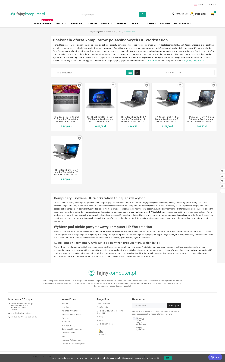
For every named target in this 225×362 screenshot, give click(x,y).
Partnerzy (66, 318)
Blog (63, 336)
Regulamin (66, 307)
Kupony (100, 320)
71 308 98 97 (151, 61)
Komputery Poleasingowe (73, 344)
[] (142, 14)
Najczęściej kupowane (71, 329)
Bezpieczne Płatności (71, 314)
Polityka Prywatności (71, 311)
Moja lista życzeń (105, 324)
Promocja (65, 322)
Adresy (100, 317)
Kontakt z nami (68, 333)
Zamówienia (102, 307)
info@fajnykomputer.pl (193, 61)
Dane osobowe (103, 303)
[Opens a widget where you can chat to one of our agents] (215, 357)
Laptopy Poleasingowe (72, 340)
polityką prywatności (112, 358)
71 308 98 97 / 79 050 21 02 (24, 317)
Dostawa (65, 303)
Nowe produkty (68, 325)
